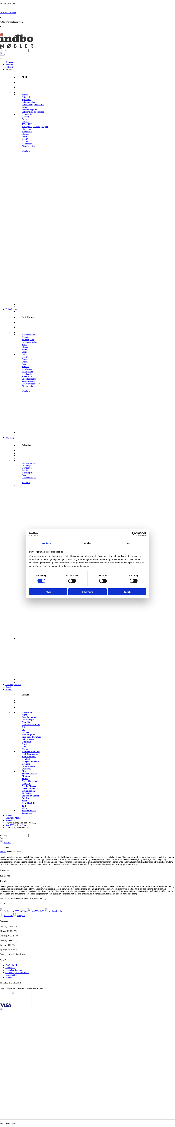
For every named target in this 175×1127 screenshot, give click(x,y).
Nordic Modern (29, 786)
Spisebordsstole (28, 102)
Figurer (25, 361)
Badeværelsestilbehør (31, 384)
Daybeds (26, 117)
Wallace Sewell (29, 810)
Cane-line (26, 722)
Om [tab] (128, 543)
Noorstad (26, 783)
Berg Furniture (29, 717)
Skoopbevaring (28, 146)
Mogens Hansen (29, 774)
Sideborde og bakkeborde (33, 112)
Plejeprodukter (28, 386)
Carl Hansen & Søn (31, 724)
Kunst (8, 687)
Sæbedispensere (29, 379)
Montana (26, 776)
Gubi (24, 744)
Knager (25, 357)
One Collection (29, 788)
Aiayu (24, 715)
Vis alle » (26, 151)
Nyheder (9, 67)
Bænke (25, 119)
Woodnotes (27, 813)
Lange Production (30, 761)
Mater (25, 771)
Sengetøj (25, 337)
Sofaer (24, 94)
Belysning (9, 437)
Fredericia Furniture (31, 737)
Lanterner (26, 364)
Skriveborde (27, 129)
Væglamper (27, 473)
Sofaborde (26, 97)
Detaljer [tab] (87, 543)
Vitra (24, 808)
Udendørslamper (29, 477)
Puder (24, 349)
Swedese (26, 798)
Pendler (25, 470)
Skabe (24, 136)
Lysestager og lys (29, 342)
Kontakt (8, 815)
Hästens (25, 749)
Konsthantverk (29, 756)
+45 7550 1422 (38, 911)
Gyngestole (27, 114)
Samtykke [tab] (46, 543)
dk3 (23, 729)
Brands (8, 689)
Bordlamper (27, 465)
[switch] (72, 581)
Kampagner (10, 62)
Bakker (25, 354)
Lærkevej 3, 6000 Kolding (15, 911)
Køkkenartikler (28, 335)
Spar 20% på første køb (15, 825)
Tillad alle (126, 592)
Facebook (8, 915)
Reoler (25, 139)
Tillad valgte (87, 592)
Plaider (25, 347)
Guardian (26, 742)
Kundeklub (10, 820)
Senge (24, 107)
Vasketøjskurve (28, 381)
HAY (24, 747)
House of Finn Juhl (31, 751)
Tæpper (25, 366)
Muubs (25, 778)
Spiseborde (26, 99)
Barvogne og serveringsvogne (35, 126)
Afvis (48, 592)
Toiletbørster (27, 376)
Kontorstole (27, 131)
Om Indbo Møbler (13, 818)
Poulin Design (28, 791)
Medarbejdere (11, 975)
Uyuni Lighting (29, 803)
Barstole (25, 121)
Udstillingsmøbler (13, 684)
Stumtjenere (27, 359)
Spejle (24, 352)
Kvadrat (26, 759)
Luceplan (26, 769)
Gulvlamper (27, 468)
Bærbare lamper (29, 463)
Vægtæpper (27, 369)
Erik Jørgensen (29, 734)
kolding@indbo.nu (57, 911)
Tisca (24, 800)
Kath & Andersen (30, 754)
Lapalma (26, 764)
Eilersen (25, 732)
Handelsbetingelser (13, 970)
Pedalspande (27, 371)
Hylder (25, 141)
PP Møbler (27, 793)
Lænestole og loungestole (33, 104)
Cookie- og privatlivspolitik (17, 972)
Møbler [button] (8, 69)
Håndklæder (27, 374)
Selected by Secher (30, 796)
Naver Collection (29, 781)
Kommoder (27, 144)
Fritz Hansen (28, 739)
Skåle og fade (28, 339)
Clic (24, 727)
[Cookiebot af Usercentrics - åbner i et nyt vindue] (134, 534)
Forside (3, 851)
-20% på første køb (8, 12)
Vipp (24, 805)
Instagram (21, 915)
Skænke (25, 134)
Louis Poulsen (28, 766)
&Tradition (27, 712)
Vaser (24, 344)
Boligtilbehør (11, 309)
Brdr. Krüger (28, 720)
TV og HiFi (27, 124)
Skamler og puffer (29, 109)
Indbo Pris (9, 64)
